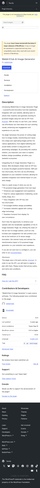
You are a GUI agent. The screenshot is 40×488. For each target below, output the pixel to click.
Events (23, 429)
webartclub (8, 62)
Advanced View (7, 349)
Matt (4, 445)
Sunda (9, 461)
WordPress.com (8, 442)
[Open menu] (37, 3)
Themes (24, 412)
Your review (6, 364)
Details (6, 75)
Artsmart (5, 122)
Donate (24, 432)
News (4, 412)
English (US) (34, 339)
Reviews (7, 80)
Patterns (24, 419)
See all (35, 364)
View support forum (9, 379)
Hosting (4, 415)
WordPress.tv (7, 436)
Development (8, 90)
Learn (4, 425)
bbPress (6, 449)
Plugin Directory (7, 9)
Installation (8, 85)
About (4, 408)
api (27, 343)
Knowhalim (10, 310)
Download (6, 67)
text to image (33, 343)
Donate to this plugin (9, 396)
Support (7, 95)
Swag (24, 436)
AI (24, 343)
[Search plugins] (22, 22)
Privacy (4, 419)
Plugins (23, 415)
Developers (6, 432)
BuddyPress (7, 452)
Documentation (15, 253)
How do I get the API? (10, 281)
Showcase (24, 408)
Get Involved (25, 425)
